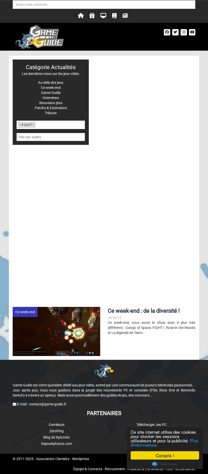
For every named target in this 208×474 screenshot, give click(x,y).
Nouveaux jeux (50, 103)
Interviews (51, 98)
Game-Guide (51, 93)
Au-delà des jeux (50, 83)
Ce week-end (25, 312)
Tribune (51, 113)
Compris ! (165, 455)
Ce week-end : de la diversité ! (144, 311)
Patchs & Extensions (51, 108)
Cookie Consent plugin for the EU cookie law (165, 464)
